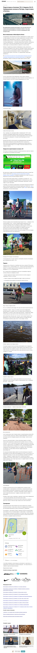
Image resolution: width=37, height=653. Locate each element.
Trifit (25, 187)
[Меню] (35, 1)
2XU (31, 186)
